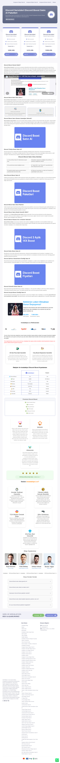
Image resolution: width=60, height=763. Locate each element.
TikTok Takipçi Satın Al (26, 673)
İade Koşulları (24, 633)
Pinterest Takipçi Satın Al (26, 729)
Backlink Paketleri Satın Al (27, 745)
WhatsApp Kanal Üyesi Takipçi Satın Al (29, 748)
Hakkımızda (24, 628)
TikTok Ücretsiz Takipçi (26, 683)
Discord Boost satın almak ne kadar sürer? (30, 587)
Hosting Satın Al (25, 737)
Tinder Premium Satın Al (26, 730)
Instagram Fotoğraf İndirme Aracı (28, 668)
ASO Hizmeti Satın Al (26, 743)
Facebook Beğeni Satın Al (26, 716)
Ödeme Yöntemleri (25, 640)
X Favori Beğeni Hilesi (26, 699)
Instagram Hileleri (25, 655)
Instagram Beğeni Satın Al (32, 2)
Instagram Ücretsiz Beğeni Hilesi (28, 657)
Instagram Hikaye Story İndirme (28, 665)
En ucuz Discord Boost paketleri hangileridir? (30, 605)
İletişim (54, 2)
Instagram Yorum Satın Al (26, 652)
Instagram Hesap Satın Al (26, 653)
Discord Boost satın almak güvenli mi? (30, 581)
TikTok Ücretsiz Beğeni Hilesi (27, 680)
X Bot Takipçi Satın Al (26, 696)
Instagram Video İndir (26, 666)
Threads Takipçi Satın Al (26, 709)
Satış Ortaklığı (24, 635)
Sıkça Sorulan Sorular (26, 642)
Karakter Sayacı (25, 703)
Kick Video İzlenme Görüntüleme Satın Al (29, 752)
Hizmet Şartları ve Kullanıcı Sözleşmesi (29, 643)
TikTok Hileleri (24, 681)
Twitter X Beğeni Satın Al (26, 688)
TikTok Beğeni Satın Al (26, 675)
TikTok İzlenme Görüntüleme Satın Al (29, 676)
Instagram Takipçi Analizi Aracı (27, 661)
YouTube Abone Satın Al (26, 704)
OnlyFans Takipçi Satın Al (26, 750)
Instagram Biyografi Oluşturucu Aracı (29, 660)
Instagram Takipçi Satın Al (19, 2)
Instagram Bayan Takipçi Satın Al (28, 647)
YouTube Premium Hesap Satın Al (28, 714)
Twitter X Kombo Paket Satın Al (28, 694)
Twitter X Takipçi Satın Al (26, 686)
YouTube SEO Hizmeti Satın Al (27, 712)
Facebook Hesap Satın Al (26, 717)
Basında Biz (24, 630)
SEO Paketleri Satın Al (26, 747)
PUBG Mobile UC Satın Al (27, 753)
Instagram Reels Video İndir (27, 670)
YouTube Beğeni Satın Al (26, 711)
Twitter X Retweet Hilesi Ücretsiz (28, 701)
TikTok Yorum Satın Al (26, 678)
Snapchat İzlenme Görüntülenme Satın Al (29, 732)
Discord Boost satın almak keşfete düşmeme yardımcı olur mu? (30, 599)
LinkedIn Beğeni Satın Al (26, 727)
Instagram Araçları (25, 671)
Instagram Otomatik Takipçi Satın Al (28, 648)
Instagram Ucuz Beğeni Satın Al (28, 650)
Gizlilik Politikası (25, 637)
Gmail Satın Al (24, 734)
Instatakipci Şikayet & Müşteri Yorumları (29, 638)
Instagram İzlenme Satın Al (45, 2)
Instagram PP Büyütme (26, 663)
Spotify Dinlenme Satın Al (26, 721)
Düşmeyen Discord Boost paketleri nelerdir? (30, 593)
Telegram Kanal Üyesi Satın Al (27, 724)
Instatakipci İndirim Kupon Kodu (28, 632)
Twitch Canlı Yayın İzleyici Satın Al (28, 722)
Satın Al (7, 54)
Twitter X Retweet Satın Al (27, 693)
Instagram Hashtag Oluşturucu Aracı (29, 658)
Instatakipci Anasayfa (26, 645)
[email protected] (45, 625)
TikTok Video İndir (25, 685)
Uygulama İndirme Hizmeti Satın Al (28, 742)
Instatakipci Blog (25, 625)
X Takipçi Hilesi (24, 698)
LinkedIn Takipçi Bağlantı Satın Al (28, 726)
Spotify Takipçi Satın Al (26, 719)
